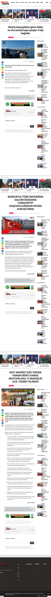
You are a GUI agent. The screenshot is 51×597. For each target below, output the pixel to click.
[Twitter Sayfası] (3, 570)
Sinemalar (37, 575)
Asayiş (33, 2)
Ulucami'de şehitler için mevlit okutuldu (44, 46)
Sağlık (41, 2)
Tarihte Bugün (38, 573)
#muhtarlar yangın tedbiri (10, 522)
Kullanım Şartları (4, 583)
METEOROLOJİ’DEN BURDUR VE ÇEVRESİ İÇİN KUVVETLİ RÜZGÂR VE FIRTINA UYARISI (45, 74)
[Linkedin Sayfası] (10, 570)
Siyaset (17, 2)
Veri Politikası (3, 579)
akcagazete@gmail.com (15, 113)
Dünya (29, 2)
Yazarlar (21, 571)
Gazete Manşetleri (37, 580)
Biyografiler (46, 569)
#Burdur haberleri (16, 523)
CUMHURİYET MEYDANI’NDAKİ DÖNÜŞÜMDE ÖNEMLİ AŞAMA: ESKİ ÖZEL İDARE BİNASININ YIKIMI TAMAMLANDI (45, 86)
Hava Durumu (38, 566)
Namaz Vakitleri (38, 569)
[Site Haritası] (1, 572)
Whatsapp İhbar (4, 584)
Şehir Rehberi (37, 577)
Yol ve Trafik (37, 568)
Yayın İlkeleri (3, 578)
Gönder (32, 126)
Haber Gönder (3, 586)
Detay (39, 595)
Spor (26, 2)
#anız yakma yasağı (29, 522)
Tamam (44, 595)
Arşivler (21, 573)
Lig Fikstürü (37, 572)
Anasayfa (3, 7)
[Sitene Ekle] (3, 572)
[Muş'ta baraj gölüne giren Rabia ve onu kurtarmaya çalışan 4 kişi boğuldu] (18, 49)
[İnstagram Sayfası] (5, 570)
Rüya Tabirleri (46, 570)
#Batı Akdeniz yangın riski (25, 520)
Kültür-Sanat (29, 579)
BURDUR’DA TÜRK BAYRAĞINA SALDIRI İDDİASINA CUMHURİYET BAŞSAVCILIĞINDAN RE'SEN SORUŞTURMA (45, 125)
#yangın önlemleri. (24, 523)
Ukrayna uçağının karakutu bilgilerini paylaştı (43, 157)
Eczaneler (37, 570)
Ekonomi (22, 2)
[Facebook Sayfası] (1, 570)
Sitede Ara (46, 566)
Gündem (13, 2)
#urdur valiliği (7, 520)
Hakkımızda (3, 576)
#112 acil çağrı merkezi (20, 522)
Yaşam (28, 577)
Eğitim (37, 2)
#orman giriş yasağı (9, 523)
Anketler (45, 568)
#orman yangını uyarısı (15, 520)
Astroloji (45, 572)
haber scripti (2, 594)
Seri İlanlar (37, 576)
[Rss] (12, 570)
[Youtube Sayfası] (8, 570)
